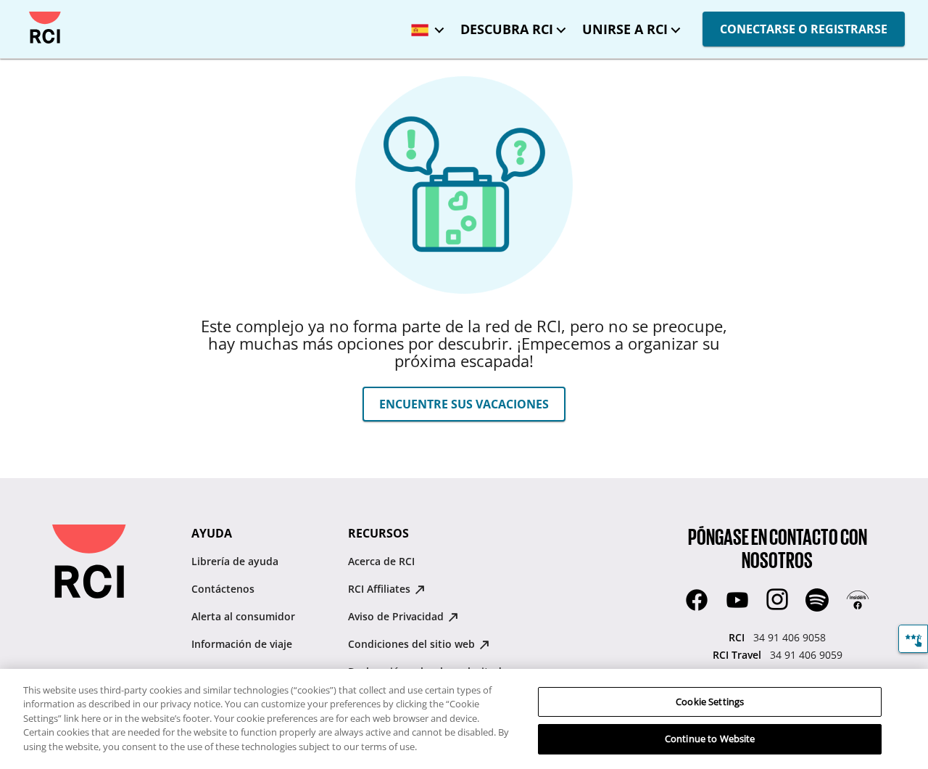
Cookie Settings (710, 701)
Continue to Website (710, 738)
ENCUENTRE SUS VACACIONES (464, 404)
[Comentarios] (913, 638)
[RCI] (45, 28)
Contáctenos (222, 589)
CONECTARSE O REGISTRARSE (803, 29)
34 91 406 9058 (789, 637)
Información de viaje (241, 644)
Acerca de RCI (381, 561)
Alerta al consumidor (243, 616)
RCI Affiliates (380, 589)
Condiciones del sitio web (413, 644)
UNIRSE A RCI (625, 29)
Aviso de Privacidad (397, 616)
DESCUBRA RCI (506, 29)
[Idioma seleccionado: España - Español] (424, 25)
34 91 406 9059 (806, 655)
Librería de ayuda (234, 561)
